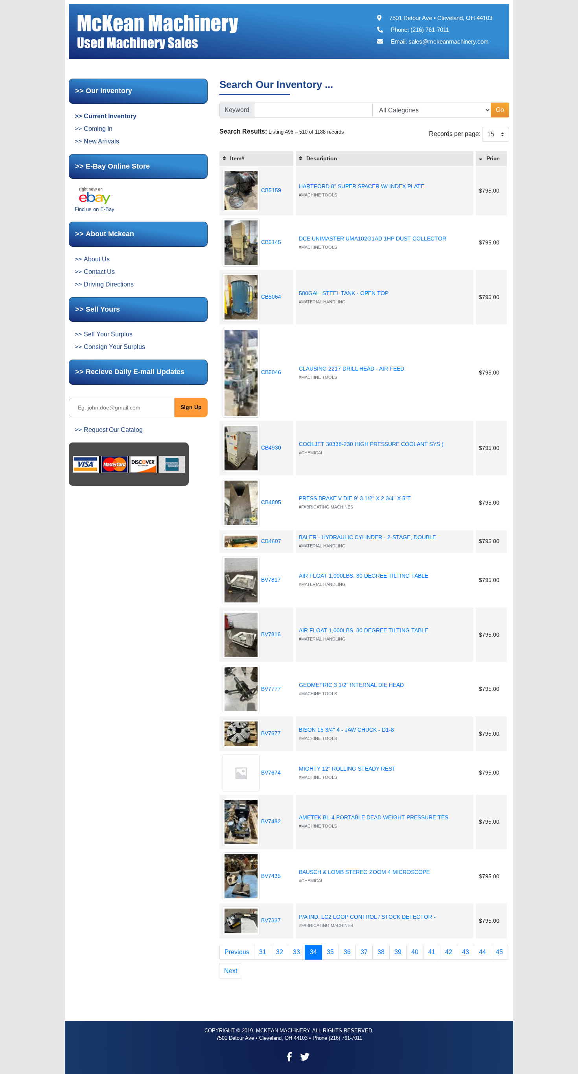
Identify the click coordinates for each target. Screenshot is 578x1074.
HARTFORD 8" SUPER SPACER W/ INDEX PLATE (361, 186)
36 (347, 952)
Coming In (98, 128)
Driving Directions (109, 284)
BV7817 (270, 579)
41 (431, 952)
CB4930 (270, 447)
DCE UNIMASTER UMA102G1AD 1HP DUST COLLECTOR (372, 238)
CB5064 (270, 297)
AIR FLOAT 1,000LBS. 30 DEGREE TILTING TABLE (363, 576)
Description (321, 158)
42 (448, 952)
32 (279, 952)
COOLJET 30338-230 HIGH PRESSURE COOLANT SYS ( (371, 444)
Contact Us (99, 271)
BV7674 (270, 772)
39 (397, 952)
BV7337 (270, 920)
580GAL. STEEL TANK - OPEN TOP (343, 293)
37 (364, 952)
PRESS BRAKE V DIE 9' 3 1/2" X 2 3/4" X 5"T (355, 498)
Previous (237, 952)
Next (230, 971)
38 (381, 952)
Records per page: (454, 133)
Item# (237, 158)
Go (500, 109)
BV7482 (270, 821)
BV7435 (270, 876)
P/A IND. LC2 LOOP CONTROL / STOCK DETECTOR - (367, 917)
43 (465, 952)
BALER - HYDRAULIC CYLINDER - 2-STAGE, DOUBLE (367, 537)
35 (330, 952)
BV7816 (270, 634)
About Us (97, 259)
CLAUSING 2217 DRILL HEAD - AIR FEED (351, 368)
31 (262, 952)
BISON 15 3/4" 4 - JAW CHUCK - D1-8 (346, 730)
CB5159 (270, 190)
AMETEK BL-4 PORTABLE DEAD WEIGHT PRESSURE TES (373, 817)
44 (482, 952)
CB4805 (270, 502)
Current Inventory (110, 116)
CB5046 (270, 372)
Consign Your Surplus (114, 346)
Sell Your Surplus (108, 334)
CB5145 (270, 242)
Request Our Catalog (113, 429)
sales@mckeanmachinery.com (449, 41)
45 (499, 952)
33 (296, 952)
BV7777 (270, 689)
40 (414, 952)
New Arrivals (101, 141)
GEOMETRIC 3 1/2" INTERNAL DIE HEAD (351, 685)
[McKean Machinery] (175, 31)
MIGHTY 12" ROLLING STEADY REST (347, 769)
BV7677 (270, 733)
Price (493, 158)
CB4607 (270, 541)
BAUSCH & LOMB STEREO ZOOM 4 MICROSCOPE (364, 872)
